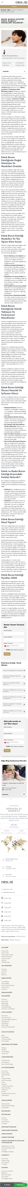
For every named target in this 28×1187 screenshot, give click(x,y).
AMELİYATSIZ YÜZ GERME (10, 1044)
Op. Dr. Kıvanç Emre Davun (10, 55)
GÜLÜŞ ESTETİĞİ (7, 1100)
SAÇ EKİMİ (5, 947)
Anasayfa (3, 10)
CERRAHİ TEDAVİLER (8, 1137)
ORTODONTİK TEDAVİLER (10, 1130)
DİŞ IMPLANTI (6, 1111)
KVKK (8, 650)
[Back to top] (14, 1185)
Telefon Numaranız (8, 645)
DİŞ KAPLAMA (6, 1114)
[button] (2, 2)
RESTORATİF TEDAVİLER (9, 1127)
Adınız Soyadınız (8, 630)
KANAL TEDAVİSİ (7, 1134)
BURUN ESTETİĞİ (7, 992)
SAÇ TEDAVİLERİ (7, 965)
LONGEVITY (5, 1155)
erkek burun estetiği (18, 99)
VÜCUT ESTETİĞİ (7, 1012)
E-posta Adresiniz (8, 637)
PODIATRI (5, 1167)
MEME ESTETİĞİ (6, 978)
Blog (8, 10)
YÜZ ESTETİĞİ (6, 996)
